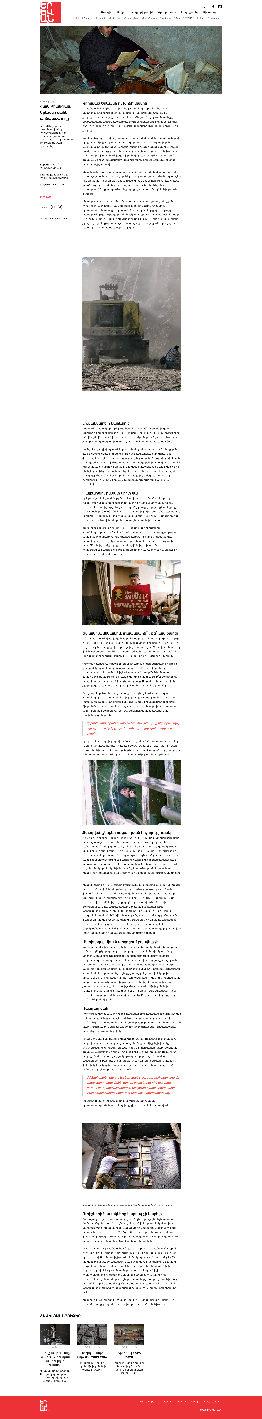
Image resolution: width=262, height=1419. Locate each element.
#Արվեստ (165, 18)
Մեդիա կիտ (165, 1401)
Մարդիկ (106, 12)
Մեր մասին (147, 1401)
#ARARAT (188, 18)
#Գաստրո (213, 18)
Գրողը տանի (167, 12)
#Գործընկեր (131, 18)
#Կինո (200, 18)
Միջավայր (210, 12)
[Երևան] (50, 12)
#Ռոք (177, 18)
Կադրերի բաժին (142, 12)
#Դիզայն (100, 18)
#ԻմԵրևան (115, 18)
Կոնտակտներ (210, 1401)
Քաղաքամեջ (189, 12)
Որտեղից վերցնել (187, 1401)
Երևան (204, 1410)
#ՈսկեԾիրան (149, 18)
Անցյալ (121, 12)
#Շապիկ (87, 18)
